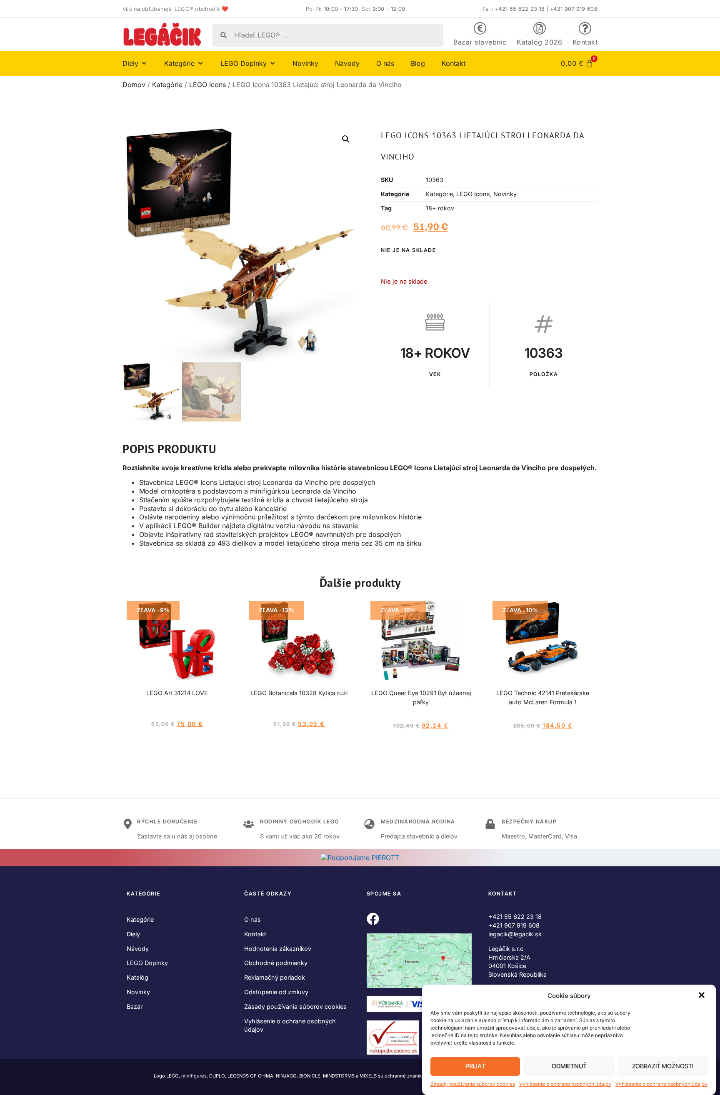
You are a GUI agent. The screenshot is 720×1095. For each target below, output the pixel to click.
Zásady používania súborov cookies (472, 1084)
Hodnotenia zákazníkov (277, 948)
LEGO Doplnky (147, 962)
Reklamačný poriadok (274, 977)
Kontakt (585, 42)
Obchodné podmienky (276, 962)
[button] (703, 996)
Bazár (134, 1006)
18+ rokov (440, 208)
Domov (133, 84)
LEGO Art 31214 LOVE (177, 692)
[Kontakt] (585, 28)
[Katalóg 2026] (539, 28)
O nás (385, 63)
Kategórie (167, 84)
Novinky (305, 63)
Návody (347, 63)
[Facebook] (373, 919)
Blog (418, 63)
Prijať (475, 1066)
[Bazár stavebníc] (480, 28)
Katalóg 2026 (539, 42)
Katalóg (137, 977)
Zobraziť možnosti (662, 1066)
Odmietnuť (569, 1066)
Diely (133, 934)
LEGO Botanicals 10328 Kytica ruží (299, 692)
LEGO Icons (207, 84)
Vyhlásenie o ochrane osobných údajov (565, 1084)
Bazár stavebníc (480, 42)
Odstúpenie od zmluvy (276, 991)
